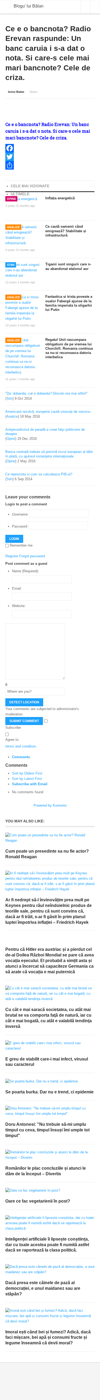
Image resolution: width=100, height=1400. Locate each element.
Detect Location (24, 702)
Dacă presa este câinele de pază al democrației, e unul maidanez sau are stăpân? (42, 1288)
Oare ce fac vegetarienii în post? (37, 1201)
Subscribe (13, 728)
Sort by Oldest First (27, 773)
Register (11, 556)
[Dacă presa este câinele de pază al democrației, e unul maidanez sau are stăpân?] (50, 1269)
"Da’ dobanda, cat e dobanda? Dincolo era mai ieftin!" (46, 393)
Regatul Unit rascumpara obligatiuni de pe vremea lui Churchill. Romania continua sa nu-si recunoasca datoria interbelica (69, 348)
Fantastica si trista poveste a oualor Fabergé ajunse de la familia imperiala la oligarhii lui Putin (68, 303)
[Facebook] (50, 148)
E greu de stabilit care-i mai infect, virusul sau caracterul (46, 1062)
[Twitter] (50, 156)
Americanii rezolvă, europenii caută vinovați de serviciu (47, 412)
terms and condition (20, 746)
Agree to (11, 740)
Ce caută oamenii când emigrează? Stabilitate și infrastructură (65, 230)
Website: (19, 606)
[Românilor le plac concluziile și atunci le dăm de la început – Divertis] (50, 1155)
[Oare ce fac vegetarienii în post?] (50, 1190)
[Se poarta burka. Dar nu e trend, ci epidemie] (50, 1081)
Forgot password (32, 556)
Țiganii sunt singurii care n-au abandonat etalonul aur (68, 266)
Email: (17, 588)
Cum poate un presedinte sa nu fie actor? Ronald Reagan (47, 854)
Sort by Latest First (27, 779)
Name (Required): (25, 571)
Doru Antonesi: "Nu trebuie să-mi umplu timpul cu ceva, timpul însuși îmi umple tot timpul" (47, 1130)
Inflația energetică (60, 198)
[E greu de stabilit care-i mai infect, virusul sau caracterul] (50, 1045)
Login (14, 539)
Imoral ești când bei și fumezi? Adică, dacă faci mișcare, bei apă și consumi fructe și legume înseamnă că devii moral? (48, 1337)
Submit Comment (24, 721)
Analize (13, 227)
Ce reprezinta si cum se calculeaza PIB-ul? (38, 474)
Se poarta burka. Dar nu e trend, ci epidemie (49, 1092)
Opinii (11, 198)
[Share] (50, 165)
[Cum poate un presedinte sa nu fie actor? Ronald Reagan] (50, 838)
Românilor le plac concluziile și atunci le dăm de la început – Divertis (45, 1171)
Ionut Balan (16, 91)
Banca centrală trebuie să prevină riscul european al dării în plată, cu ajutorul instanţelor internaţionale (49, 454)
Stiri (10, 264)
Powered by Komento (50, 805)
